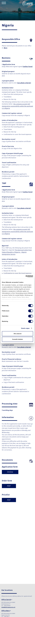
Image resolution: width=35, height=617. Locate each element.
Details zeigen (25, 328)
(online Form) (28, 66)
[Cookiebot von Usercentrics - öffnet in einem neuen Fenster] (25, 276)
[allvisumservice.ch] (27, 4)
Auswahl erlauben (17, 339)
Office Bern (5, 611)
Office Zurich (6, 599)
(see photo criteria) (24, 83)
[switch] (30, 310)
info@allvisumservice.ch (8, 607)
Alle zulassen (17, 333)
